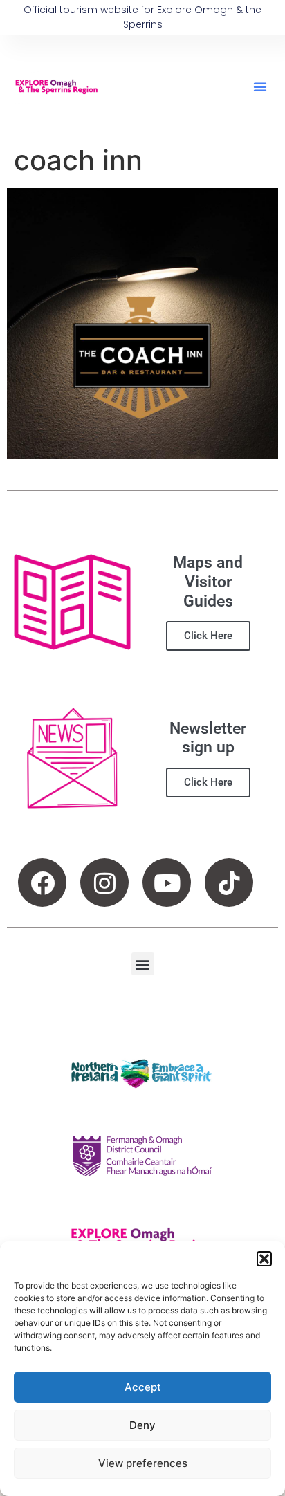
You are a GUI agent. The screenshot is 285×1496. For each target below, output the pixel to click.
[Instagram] (104, 882)
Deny (142, 1425)
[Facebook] (42, 882)
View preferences (142, 1463)
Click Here (208, 635)
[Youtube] (166, 882)
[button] (264, 1259)
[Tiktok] (229, 882)
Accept (143, 1387)
